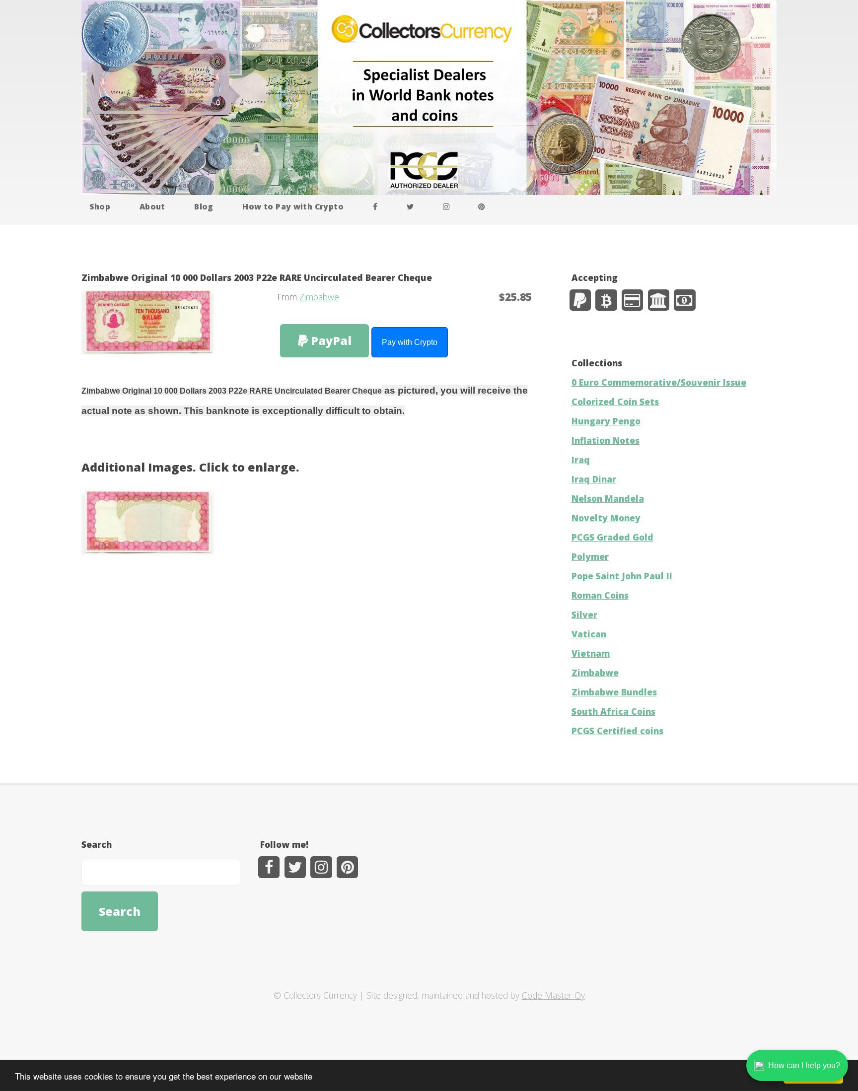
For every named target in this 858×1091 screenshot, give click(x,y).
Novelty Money (606, 518)
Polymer (590, 556)
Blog (204, 206)
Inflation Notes (606, 440)
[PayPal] (580, 300)
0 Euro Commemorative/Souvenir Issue (659, 382)
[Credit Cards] (632, 300)
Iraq (581, 460)
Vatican (589, 634)
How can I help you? (804, 1065)
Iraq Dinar (594, 479)
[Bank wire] (658, 300)
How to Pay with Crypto (293, 206)
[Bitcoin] (606, 300)
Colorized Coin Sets (615, 402)
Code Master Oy (553, 995)
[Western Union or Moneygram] (684, 300)
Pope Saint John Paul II (622, 576)
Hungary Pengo (606, 421)
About (152, 206)
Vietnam (591, 653)
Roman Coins (600, 595)
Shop (100, 206)
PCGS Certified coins (617, 731)
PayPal (330, 340)
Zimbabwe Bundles (614, 692)
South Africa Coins (613, 711)
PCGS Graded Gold (612, 537)
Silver (584, 614)
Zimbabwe (319, 297)
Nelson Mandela (608, 498)
